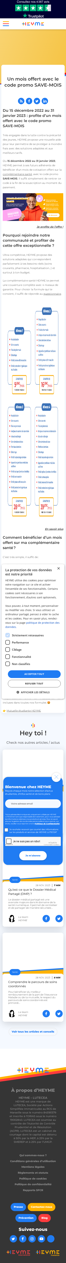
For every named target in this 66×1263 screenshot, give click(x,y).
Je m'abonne (33, 855)
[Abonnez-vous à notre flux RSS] (21, 101)
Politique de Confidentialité (47, 824)
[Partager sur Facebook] (29, 101)
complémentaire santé (17, 174)
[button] (4, 24)
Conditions (56, 845)
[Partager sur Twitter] (37, 101)
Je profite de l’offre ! (50, 226)
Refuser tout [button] (34, 683)
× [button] (58, 568)
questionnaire (52, 293)
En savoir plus (54, 529)
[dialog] (33, 631)
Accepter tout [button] (34, 674)
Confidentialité (48, 845)
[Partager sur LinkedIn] (45, 101)
